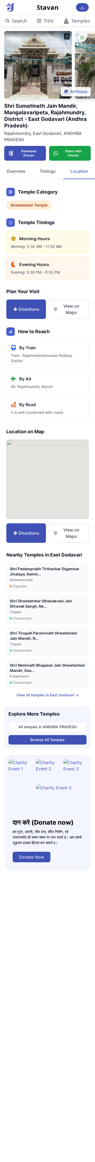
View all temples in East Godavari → (47, 695)
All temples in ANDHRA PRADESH (47, 727)
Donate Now (31, 857)
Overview (16, 171)
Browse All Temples (47, 739)
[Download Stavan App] (82, 7)
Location (79, 171)
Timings (48, 171)
